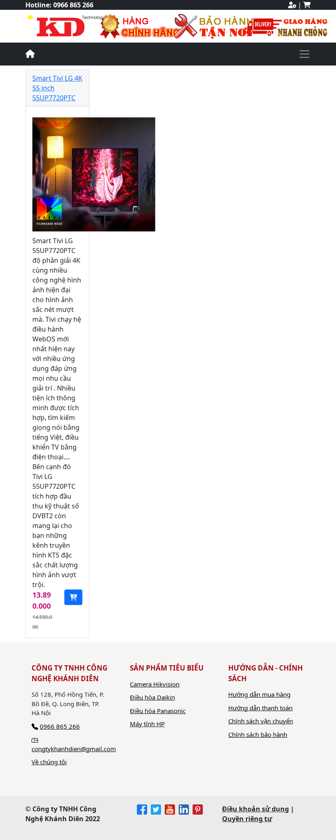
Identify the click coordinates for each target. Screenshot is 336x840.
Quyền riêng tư (247, 818)
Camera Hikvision (154, 684)
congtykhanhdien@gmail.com (74, 749)
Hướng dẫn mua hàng (259, 694)
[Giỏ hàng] (307, 4)
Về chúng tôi (49, 762)
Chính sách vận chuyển (260, 721)
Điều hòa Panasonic (158, 711)
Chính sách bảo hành (257, 734)
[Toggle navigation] (304, 54)
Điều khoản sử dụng (255, 808)
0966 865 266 (73, 4)
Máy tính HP (147, 724)
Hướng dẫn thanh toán (260, 708)
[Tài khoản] (292, 4)
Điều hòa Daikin (152, 697)
